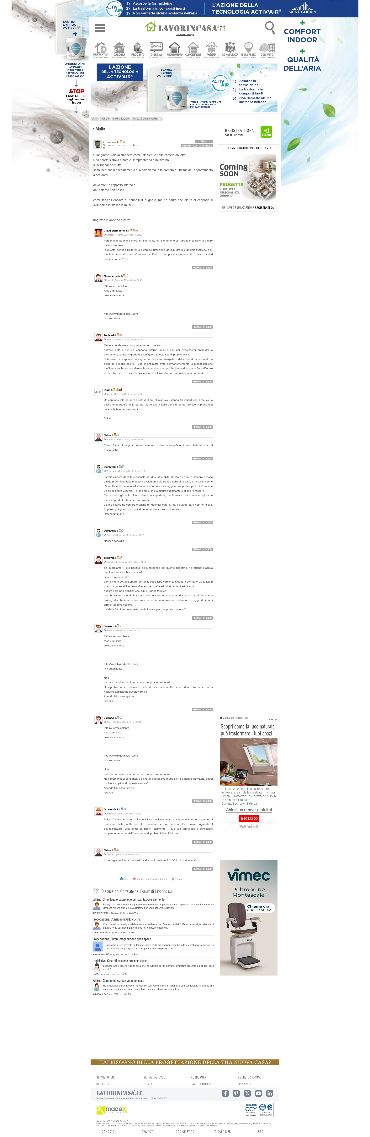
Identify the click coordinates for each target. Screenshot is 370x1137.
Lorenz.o (109, 626)
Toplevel (109, 335)
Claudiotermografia (115, 230)
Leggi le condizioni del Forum (151, 879)
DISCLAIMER (223, 1131)
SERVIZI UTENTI (106, 1077)
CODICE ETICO (185, 1131)
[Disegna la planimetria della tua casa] (156, 50)
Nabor (107, 435)
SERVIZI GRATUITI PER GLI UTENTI (249, 148)
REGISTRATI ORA (239, 131)
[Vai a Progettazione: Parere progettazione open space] (97, 951)
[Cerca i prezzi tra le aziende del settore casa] (248, 50)
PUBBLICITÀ (198, 1077)
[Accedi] (266, 136)
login (204, 141)
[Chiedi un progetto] (137, 50)
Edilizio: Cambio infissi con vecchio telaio (118, 981)
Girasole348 (111, 809)
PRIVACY (147, 1131)
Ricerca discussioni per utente (124, 142)
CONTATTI (150, 1084)
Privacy (178, 879)
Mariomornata (112, 276)
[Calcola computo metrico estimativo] (267, 50)
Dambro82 (110, 467)
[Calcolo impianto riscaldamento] (174, 50)
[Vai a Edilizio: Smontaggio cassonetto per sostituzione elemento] (96, 909)
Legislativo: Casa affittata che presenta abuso (119, 961)
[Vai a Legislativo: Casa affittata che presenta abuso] (96, 970)
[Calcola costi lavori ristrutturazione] (119, 50)
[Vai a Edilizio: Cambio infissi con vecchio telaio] (96, 990)
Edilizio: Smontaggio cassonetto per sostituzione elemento (128, 899)
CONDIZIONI (109, 1131)
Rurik (107, 390)
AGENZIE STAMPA (249, 1077)
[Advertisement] (153, 1027)
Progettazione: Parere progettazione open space (121, 939)
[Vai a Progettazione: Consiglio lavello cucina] (96, 929)
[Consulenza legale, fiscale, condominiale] (230, 50)
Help (125, 879)
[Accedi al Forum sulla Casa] (211, 50)
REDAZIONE (103, 1084)
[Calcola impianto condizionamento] (193, 50)
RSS (260, 1131)
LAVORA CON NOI (202, 1084)
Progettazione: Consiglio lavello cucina (116, 919)
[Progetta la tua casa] (185, 1064)
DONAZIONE (245, 1084)
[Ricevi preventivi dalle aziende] (100, 50)
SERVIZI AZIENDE (154, 1077)
